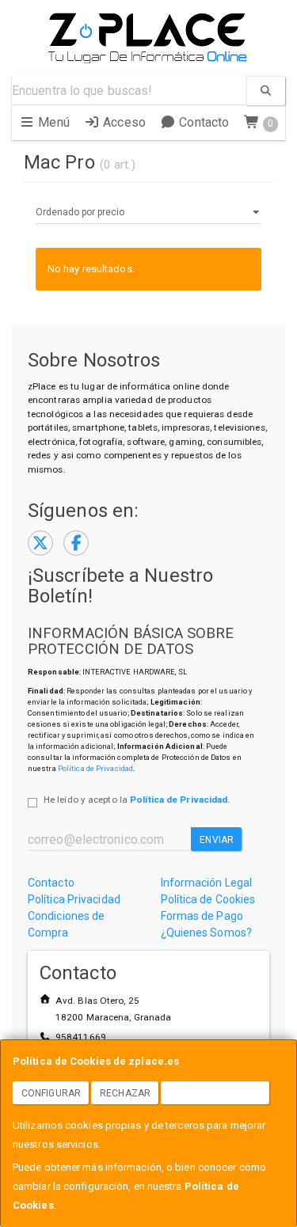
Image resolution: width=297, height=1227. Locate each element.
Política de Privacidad (95, 768)
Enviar (217, 839)
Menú (52, 122)
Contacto (202, 122)
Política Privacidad (74, 899)
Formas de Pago (202, 916)
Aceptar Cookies (215, 1093)
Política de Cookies (208, 899)
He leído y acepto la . (137, 799)
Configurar (51, 1093)
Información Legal (207, 882)
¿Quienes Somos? (207, 932)
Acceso (123, 122)
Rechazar (125, 1093)
